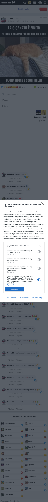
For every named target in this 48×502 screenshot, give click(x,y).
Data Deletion (11, 298)
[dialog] (24, 251)
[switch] (39, 251)
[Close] (43, 204)
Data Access (24, 298)
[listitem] (24, 246)
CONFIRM (14, 289)
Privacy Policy (37, 298)
